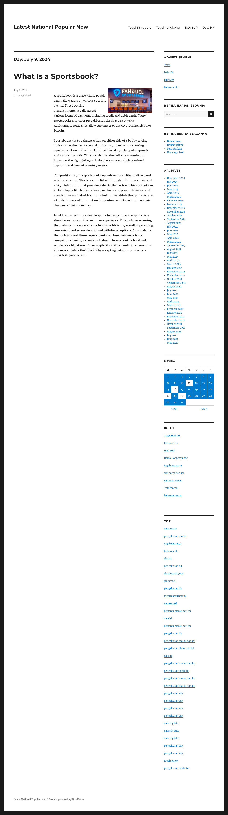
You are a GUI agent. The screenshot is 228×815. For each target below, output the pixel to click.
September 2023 (176, 245)
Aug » (204, 408)
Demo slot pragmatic (176, 458)
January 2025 (174, 204)
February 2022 (175, 309)
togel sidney (171, 760)
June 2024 (172, 230)
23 (174, 395)
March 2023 (174, 264)
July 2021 (172, 335)
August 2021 (174, 331)
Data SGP (169, 450)
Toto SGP (191, 27)
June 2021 (172, 339)
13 (203, 383)
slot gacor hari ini (174, 473)
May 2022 (172, 297)
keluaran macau (173, 495)
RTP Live (169, 79)
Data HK (208, 27)
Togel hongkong (168, 27)
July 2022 (172, 290)
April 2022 (173, 301)
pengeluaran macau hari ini (179, 678)
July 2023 (172, 252)
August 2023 (174, 249)
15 (168, 389)
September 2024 (176, 219)
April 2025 (173, 193)
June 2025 (172, 185)
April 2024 (173, 238)
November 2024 (176, 211)
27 (203, 395)
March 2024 (174, 241)
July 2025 (172, 181)
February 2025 (175, 200)
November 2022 (176, 275)
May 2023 (172, 256)
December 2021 (176, 316)
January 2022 (174, 312)
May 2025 (172, 189)
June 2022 (172, 294)
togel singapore (173, 465)
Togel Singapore (139, 27)
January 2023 (174, 267)
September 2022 (176, 282)
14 (210, 383)
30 (174, 402)
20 (203, 389)
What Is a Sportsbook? (56, 76)
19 (196, 389)
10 (182, 383)
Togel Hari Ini (172, 435)
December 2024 (176, 208)
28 (210, 395)
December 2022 (176, 271)
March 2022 (174, 305)
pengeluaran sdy (173, 693)
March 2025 (174, 196)
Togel (167, 64)
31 (182, 402)
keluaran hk (171, 87)
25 (189, 395)
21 (210, 389)
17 (182, 389)
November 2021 (176, 320)
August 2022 (174, 286)
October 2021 (174, 324)
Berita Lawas (174, 141)
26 (196, 395)
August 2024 (174, 223)
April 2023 (173, 260)
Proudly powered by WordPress (66, 799)
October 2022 (174, 279)
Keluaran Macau (173, 480)
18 (189, 389)
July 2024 (172, 226)
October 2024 (174, 215)
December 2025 (176, 178)
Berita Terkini (175, 144)
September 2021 (176, 327)
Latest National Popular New (51, 27)
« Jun (174, 408)
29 (167, 402)
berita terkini (174, 148)
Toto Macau (170, 488)
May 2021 (172, 342)
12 (196, 383)
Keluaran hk (171, 443)
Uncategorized (22, 95)
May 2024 (172, 234)
